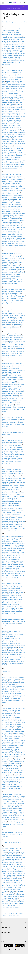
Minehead (15, 564)
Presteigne (11, 659)
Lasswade (14, 473)
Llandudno (16, 496)
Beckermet (5, 97)
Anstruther (22, 46)
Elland (7, 296)
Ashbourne (9, 53)
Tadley (10, 794)
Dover (4, 271)
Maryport (15, 550)
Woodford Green (14, 900)
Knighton (11, 461)
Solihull (17, 738)
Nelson (4, 585)
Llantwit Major (6, 510)
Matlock (21, 550)
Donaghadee (14, 267)
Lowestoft (15, 523)
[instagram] (12, 949)
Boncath (14, 127)
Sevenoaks (5, 724)
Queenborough (6, 671)
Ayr (9, 64)
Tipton (16, 812)
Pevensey (17, 645)
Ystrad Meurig (17, 915)
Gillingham (9, 339)
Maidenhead (13, 540)
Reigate (20, 681)
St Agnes (17, 752)
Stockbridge (11, 765)
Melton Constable (19, 554)
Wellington (19, 864)
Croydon (4, 245)
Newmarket (5, 595)
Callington (5, 178)
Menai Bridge (16, 555)
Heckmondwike (6, 382)
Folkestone (12, 320)
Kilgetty (15, 445)
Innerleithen (5, 421)
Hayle (13, 377)
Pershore (12, 642)
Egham (17, 295)
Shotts (4, 733)
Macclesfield (13, 536)
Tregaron (15, 819)
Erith (13, 300)
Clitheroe (5, 217)
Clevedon (20, 215)
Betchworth (18, 104)
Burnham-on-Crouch (8, 162)
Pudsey (4, 663)
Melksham (5, 554)
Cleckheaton (5, 215)
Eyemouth (5, 304)
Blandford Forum (7, 122)
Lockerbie (13, 517)
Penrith (15, 638)
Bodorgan (5, 125)
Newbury (4, 592)
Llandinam (11, 494)
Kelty (16, 440)
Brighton (11, 145)
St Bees (4, 756)
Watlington (5, 862)
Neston (9, 585)
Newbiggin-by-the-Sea (8, 590)
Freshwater (17, 326)
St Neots (16, 758)
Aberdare (21, 28)
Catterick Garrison (7, 192)
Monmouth (9, 568)
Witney (4, 898)
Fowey (4, 326)
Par (19, 631)
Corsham (4, 231)
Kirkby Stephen (19, 454)
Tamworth (17, 796)
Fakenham (17, 310)
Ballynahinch (13, 77)
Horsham (17, 404)
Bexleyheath (19, 107)
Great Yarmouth (13, 351)
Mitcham (4, 566)
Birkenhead (22, 113)
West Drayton (10, 871)
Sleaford (16, 736)
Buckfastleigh (21, 154)
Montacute (16, 568)
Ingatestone (21, 419)
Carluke (10, 183)
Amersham (15, 44)
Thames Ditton (11, 805)
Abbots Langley (6, 28)
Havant (15, 374)
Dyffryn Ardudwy (12, 283)
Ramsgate (21, 677)
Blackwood (12, 118)
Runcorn (4, 700)
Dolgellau (13, 265)
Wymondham (16, 907)
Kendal (20, 440)
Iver (23, 424)
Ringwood (21, 686)
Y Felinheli (5, 913)
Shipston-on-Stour (7, 731)
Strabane (4, 774)
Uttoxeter (21, 834)
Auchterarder (21, 59)
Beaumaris (16, 93)
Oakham (4, 619)
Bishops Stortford (7, 116)
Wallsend (4, 852)
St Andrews (10, 754)
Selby (15, 722)
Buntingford (5, 161)
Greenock (12, 353)
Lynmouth (22, 528)
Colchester (5, 222)
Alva (3, 44)
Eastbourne (5, 293)
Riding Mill (15, 686)
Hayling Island (19, 377)
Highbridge (5, 393)
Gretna (17, 353)
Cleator (15, 213)
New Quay (17, 587)
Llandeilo (4, 494)
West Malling (13, 873)
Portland (19, 654)
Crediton (18, 238)
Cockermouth (21, 220)
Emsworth (9, 298)
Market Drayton (6, 547)
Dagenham (5, 253)
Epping (4, 300)
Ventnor (4, 842)
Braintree (8, 136)
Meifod (22, 552)
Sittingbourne (6, 735)
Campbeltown (20, 179)
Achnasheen (19, 36)
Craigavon (19, 234)
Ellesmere (12, 296)
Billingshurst (17, 111)
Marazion (5, 545)
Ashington (10, 55)
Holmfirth (17, 397)
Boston (23, 131)
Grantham (13, 348)
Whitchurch (17, 882)
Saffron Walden (6, 708)
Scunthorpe (13, 719)
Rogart (16, 689)
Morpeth (4, 573)
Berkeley (4, 102)
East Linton (12, 291)
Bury (16, 166)
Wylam (10, 907)
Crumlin (10, 245)
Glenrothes (12, 341)
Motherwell (11, 573)
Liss (20, 487)
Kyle (10, 463)
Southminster (10, 747)
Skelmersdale (20, 735)
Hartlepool (22, 370)
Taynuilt (22, 798)
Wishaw (10, 896)
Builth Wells (11, 159)
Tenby (4, 803)
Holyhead (21, 398)
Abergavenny (19, 30)
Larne (9, 473)
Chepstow (20, 197)
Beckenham (17, 95)
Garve (4, 337)
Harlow (10, 368)
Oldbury (21, 619)
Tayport (4, 799)
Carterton (20, 186)
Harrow (11, 370)
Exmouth (17, 302)
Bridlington (5, 143)
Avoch (22, 60)
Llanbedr (4, 492)
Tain (20, 794)
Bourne (4, 132)
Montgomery (6, 570)
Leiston (4, 482)
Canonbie (10, 181)
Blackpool (5, 118)
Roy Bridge (16, 697)
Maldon (4, 541)
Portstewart (16, 656)
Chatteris (9, 195)
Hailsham (12, 363)
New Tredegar (11, 588)
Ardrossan (16, 50)
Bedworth (5, 99)
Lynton (4, 530)
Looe (17, 519)
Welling (4, 864)
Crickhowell (5, 241)
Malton (4, 543)
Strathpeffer (12, 777)
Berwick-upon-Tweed (8, 104)
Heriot (20, 388)
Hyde (22, 409)
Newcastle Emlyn (19, 592)
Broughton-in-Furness (8, 152)
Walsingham (16, 852)
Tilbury (19, 810)
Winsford (18, 894)
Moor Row (19, 570)
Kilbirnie (10, 445)
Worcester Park (6, 903)
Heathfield (20, 379)
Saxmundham (16, 717)
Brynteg (15, 154)
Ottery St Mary (6, 625)
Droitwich (10, 272)
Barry (12, 88)
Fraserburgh (10, 326)
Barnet (4, 84)
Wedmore (11, 862)
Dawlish (4, 260)
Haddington (5, 363)
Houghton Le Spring (8, 406)
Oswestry (15, 623)
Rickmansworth (6, 686)
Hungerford (21, 407)
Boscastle (18, 131)
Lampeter (8, 469)
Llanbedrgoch (12, 492)
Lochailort (18, 514)
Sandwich (13, 713)
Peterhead (12, 643)
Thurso (20, 808)
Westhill (15, 878)
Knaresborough (18, 460)
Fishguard (19, 317)
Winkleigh (5, 894)
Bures (11, 161)
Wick (17, 886)
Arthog (15, 52)
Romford (21, 689)
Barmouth (10, 83)
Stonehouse (5, 770)
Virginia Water (17, 842)
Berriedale (19, 102)
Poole (17, 650)
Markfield (13, 548)
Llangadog (18, 503)
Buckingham (18, 155)
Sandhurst (11, 712)
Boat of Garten (10, 123)
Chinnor (10, 202)
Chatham (19, 194)
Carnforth (5, 185)
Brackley (8, 134)
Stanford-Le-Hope (7, 761)
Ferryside (10, 317)
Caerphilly (12, 174)
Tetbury (15, 803)
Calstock (15, 178)
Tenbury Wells (20, 801)
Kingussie (18, 453)
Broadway (19, 146)
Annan (17, 46)
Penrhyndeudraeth (7, 638)
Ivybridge (5, 426)
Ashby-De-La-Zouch (19, 53)
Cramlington (5, 236)
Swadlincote (5, 786)
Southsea (5, 749)
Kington (13, 453)
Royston (22, 697)
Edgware (12, 295)
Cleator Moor (21, 213)
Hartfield (16, 370)
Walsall (10, 852)
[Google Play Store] (19, 945)
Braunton (4, 138)
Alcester (16, 37)
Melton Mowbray (7, 555)
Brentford (20, 138)
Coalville (12, 218)
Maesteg (12, 538)
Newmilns (12, 595)
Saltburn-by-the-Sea (8, 710)
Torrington (16, 815)
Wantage (19, 855)
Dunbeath (10, 278)
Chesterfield (16, 201)
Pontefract (11, 649)
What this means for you (13, 8)
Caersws (18, 174)
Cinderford (11, 209)
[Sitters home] (13, 3)
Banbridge (11, 79)
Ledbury (4, 478)
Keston (15, 442)
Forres (15, 322)
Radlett (4, 677)
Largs (20, 471)
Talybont (10, 796)
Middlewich (5, 561)
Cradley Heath (11, 234)
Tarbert (22, 796)
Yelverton (5, 915)
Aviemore (17, 60)
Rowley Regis (8, 697)
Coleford (18, 222)
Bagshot (19, 70)
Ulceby (10, 832)
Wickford (22, 886)
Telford (4, 801)
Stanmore (21, 761)
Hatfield (10, 374)
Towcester (12, 817)
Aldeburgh (22, 37)
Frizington (10, 327)
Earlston (4, 289)
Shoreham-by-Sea (18, 731)
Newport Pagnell (7, 597)
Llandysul (10, 498)
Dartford (18, 257)
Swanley (4, 788)
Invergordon (5, 422)
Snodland (12, 738)
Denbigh (4, 262)
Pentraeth (5, 640)
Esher (21, 300)
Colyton (7, 225)
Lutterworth (9, 524)
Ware (3, 857)
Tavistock (16, 798)
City (7, 22)
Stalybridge (10, 760)
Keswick (20, 442)
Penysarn (15, 640)
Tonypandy (19, 814)
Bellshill (19, 99)
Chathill (4, 195)
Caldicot (10, 176)
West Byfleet (18, 870)
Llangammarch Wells (8, 505)
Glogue (18, 341)
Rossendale (18, 693)
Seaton (22, 720)
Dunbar (4, 278)
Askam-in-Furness (15, 57)
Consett (4, 227)
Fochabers (5, 320)
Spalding (14, 751)
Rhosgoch (21, 682)
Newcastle (11, 592)
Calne (10, 178)
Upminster (12, 834)
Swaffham (13, 786)
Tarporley (5, 798)
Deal (8, 260)
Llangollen (5, 507)
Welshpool (17, 866)
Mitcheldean (11, 566)
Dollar (18, 265)
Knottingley (18, 461)
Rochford (11, 689)
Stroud (14, 779)
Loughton (5, 523)
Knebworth (5, 461)
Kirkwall (4, 460)
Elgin (3, 296)
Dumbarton (12, 276)
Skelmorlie (5, 736)
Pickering (5, 647)
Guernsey (5, 355)
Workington (15, 903)
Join (20, 2)
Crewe (23, 238)
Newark (18, 588)
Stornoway (13, 770)
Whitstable (5, 886)
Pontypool (5, 650)
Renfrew (4, 682)
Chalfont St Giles (7, 194)
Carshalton (14, 186)
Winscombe (12, 894)
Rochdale (17, 688)
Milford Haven (19, 561)
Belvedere (5, 100)
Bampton (4, 79)
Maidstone (20, 540)
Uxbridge (5, 836)
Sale (19, 708)
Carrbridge (18, 185)
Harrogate (5, 370)
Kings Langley (12, 449)
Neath (19, 583)
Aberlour (10, 32)
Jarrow (4, 432)
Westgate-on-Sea (7, 878)
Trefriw (10, 819)
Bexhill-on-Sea (6, 107)
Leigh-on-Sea (6, 480)
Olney (9, 621)
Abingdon (13, 34)
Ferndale (16, 315)
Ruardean (5, 698)
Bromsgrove (19, 148)
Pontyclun (17, 649)
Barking (4, 83)
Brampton (14, 136)
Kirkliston (13, 458)
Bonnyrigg (13, 129)
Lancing (18, 469)
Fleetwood (17, 319)
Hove (22, 406)
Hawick (4, 377)
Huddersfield (6, 407)
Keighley (4, 440)
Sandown (17, 712)
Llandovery (18, 494)
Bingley (9, 113)
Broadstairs (5, 146)
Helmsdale (5, 384)
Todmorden (5, 814)
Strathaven (9, 775)
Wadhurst (12, 848)
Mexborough (6, 559)
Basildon (9, 90)
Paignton (10, 631)
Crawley (12, 238)
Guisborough (18, 355)
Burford (16, 161)
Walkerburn (19, 848)
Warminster (22, 857)
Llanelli (16, 498)
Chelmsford (5, 197)
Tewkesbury (21, 803)
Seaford (20, 719)
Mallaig (9, 541)
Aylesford (5, 64)
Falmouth (5, 312)
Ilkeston (20, 417)
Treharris (20, 819)
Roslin (4, 693)
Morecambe (10, 571)
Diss (9, 265)
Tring (19, 821)
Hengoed (10, 386)
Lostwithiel (13, 521)
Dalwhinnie (5, 257)
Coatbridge (18, 218)
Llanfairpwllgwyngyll (8, 501)
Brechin (10, 138)
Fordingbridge (20, 320)
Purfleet (16, 663)
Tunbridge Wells (14, 823)
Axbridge (5, 62)
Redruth (14, 681)
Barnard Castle (17, 83)
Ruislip (19, 698)
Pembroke (5, 634)
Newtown (18, 602)
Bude (14, 157)
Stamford (17, 760)
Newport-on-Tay (17, 597)
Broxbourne (18, 152)
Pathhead (5, 633)
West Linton (5, 873)
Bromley (13, 148)
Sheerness (5, 726)
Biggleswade (20, 109)
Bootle (18, 129)
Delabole (18, 260)
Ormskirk (22, 621)
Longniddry (12, 519)
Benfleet (17, 100)
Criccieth (18, 240)
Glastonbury (20, 339)
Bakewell (4, 72)
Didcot (10, 264)
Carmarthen (16, 183)
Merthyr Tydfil (17, 557)
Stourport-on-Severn (8, 772)
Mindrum (9, 564)
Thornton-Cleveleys (12, 808)
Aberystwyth (6, 34)
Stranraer (10, 774)
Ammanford (5, 46)
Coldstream (12, 222)
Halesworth (5, 365)
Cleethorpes (13, 215)
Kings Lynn (20, 449)
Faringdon (16, 312)
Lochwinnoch (6, 517)
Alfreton (9, 41)
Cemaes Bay (16, 192)
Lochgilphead (21, 516)
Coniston (19, 225)
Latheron (20, 473)
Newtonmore (11, 602)
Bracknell (14, 134)
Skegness (13, 735)
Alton (14, 43)
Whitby (11, 882)
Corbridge (22, 227)
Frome (21, 327)
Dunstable (19, 281)
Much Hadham (6, 575)
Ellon (3, 298)
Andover (12, 46)
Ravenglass (5, 679)
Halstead (21, 365)
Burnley (4, 164)
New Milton (10, 587)
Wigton (19, 887)
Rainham (15, 677)
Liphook (11, 487)
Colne (17, 224)
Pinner (10, 647)
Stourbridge (19, 770)
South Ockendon (15, 742)
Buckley (4, 157)
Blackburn (22, 116)
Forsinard (20, 322)
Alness (17, 41)
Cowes (4, 234)
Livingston (12, 491)
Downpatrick (20, 271)
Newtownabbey (6, 604)
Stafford (22, 758)
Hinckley (19, 393)
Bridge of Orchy (13, 139)
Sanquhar (5, 715)
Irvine (3, 424)
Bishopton (16, 116)
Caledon (16, 176)
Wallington (18, 850)
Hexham (21, 390)
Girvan (15, 339)
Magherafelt (5, 540)
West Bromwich (9, 870)
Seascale (16, 720)
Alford (4, 41)
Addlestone (5, 37)
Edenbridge (5, 295)
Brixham (16, 145)
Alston (10, 43)
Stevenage (11, 763)
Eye (22, 302)
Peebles (18, 633)
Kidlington (19, 444)
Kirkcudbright (6, 458)
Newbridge (19, 590)
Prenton (17, 657)
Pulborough (10, 663)
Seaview (4, 722)
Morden (4, 571)
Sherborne (14, 728)
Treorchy (4, 821)
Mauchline (5, 552)
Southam (14, 745)
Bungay (17, 159)
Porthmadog (12, 654)
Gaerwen (4, 334)
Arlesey (4, 52)
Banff (3, 81)
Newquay (5, 599)
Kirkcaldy (15, 456)
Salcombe (14, 708)
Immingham (14, 419)
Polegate (4, 649)
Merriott (10, 557)
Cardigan (5, 183)
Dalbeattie (12, 253)
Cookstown (15, 227)
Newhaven (19, 594)
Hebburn (4, 381)
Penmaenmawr (18, 636)
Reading (17, 679)
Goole (10, 344)
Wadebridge (5, 848)
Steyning (4, 765)
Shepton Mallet (6, 728)
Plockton (20, 647)
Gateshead (9, 337)
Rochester (5, 689)
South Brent (12, 740)
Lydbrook (21, 524)
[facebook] (9, 949)
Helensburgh (15, 382)
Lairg (3, 469)
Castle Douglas (14, 188)
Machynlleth (5, 538)
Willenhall (5, 889)
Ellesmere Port (20, 296)
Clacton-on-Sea (15, 211)
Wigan (9, 887)
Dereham (14, 262)
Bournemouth (18, 132)
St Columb (10, 756)
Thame (4, 805)
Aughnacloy (10, 60)
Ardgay (10, 50)
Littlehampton (15, 489)
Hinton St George (13, 395)
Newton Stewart (12, 601)
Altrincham (19, 43)
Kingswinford (6, 453)
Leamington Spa (7, 477)
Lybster (16, 524)
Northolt (13, 611)
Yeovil (10, 915)
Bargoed (19, 81)
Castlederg (22, 188)
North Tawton (19, 608)
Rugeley (15, 698)
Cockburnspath (12, 220)
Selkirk (19, 722)
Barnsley (23, 84)
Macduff (20, 536)
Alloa (13, 41)
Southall (9, 745)
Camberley (21, 178)
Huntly (18, 409)
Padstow (4, 631)
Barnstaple (5, 86)
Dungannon (13, 280)
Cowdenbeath (19, 233)
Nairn (3, 583)
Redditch (4, 681)
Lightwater (9, 485)
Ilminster (8, 419)
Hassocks (17, 372)
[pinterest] (16, 949)
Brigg (23, 143)
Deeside (13, 260)
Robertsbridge (10, 688)
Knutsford (5, 463)
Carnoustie (12, 185)
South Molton (6, 742)
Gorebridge (21, 344)
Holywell (4, 400)
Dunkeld (19, 280)
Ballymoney (5, 77)
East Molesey (19, 291)
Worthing (5, 905)
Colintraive (11, 224)
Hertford (11, 390)
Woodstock (8, 901)
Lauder (4, 475)
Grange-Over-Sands (18, 346)
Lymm (10, 528)
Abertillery (16, 32)
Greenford (21, 351)
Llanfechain (18, 501)
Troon (22, 821)
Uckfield (4, 832)
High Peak (11, 391)
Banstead (8, 81)
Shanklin (19, 724)
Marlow (4, 550)
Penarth (21, 634)
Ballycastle (5, 76)
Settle (23, 722)
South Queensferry (14, 744)
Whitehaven (5, 884)
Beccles (11, 95)
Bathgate (4, 91)
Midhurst (11, 561)
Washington (18, 859)
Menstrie (4, 557)
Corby (4, 229)
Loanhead (12, 514)
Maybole (11, 552)
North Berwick (13, 606)
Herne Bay (5, 390)
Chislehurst (5, 206)
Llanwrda (13, 510)
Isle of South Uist (11, 424)
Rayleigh (11, 679)
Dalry (9, 255)
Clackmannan (6, 211)
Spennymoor (5, 752)
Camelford (12, 179)
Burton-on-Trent (10, 166)
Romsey (13, 691)
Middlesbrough (14, 559)
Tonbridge (12, 814)
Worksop (21, 903)
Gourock (10, 346)
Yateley (20, 913)
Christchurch (6, 208)
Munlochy (8, 577)
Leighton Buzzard (16, 480)
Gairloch (19, 334)
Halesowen (19, 363)
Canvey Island (18, 181)
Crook (4, 243)
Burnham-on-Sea (19, 162)
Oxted (13, 625)
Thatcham (18, 805)
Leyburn (16, 484)
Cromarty (16, 241)
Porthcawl (5, 654)
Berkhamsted (11, 102)
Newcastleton (6, 594)
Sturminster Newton (8, 781)
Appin (8, 48)
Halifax (12, 365)
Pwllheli (4, 665)
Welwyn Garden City (8, 868)
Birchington (15, 113)
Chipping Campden (7, 204)
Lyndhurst (16, 528)
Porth (23, 652)
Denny (9, 262)
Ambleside (8, 44)
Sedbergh (10, 722)
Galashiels (5, 335)
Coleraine (5, 224)
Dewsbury (5, 264)
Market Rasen (6, 548)
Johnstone (20, 432)
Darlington (12, 257)
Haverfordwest (6, 375)
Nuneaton (12, 613)
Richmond (14, 684)
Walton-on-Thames (11, 855)
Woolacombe (16, 901)
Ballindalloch (18, 74)
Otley (20, 623)
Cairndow (5, 176)
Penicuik (10, 636)
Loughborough (21, 521)
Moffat (22, 566)
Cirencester (18, 209)
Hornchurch (5, 404)
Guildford (11, 355)
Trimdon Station (12, 821)
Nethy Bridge (15, 585)
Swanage (19, 786)
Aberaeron (15, 28)
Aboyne (18, 34)
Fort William (14, 324)
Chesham (10, 199)
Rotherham (5, 695)
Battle (14, 91)
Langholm (5, 471)
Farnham (12, 313)
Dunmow (4, 281)
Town (3, 22)
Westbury (14, 875)
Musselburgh (14, 577)
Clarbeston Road (7, 213)
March (10, 545)
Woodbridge (5, 900)
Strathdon (5, 777)
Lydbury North (6, 526)
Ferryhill (4, 317)
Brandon (20, 136)
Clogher (10, 217)
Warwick (11, 859)
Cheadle (15, 195)
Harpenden (16, 368)
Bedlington (22, 97)
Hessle (16, 390)
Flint (22, 319)
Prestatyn (5, 659)
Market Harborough (17, 547)
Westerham (20, 877)
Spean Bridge (21, 751)
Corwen (10, 231)
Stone (12, 768)
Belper (23, 99)
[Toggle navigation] (4, 3)
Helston (11, 384)
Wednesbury (18, 862)
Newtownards (16, 604)
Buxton (21, 168)
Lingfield (21, 485)
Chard (14, 194)
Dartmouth (5, 258)
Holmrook (5, 398)
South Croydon (20, 740)
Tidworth (5, 810)
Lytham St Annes (11, 530)
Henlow (16, 388)
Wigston (13, 887)
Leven (7, 484)
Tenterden (9, 803)
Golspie (17, 343)
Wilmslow (11, 889)
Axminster (11, 62)
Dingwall (4, 265)
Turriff (21, 823)
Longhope (5, 519)
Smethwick (5, 738)
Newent (13, 594)
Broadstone (12, 146)
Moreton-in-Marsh (20, 571)
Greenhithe (5, 353)
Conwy (9, 227)
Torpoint (4, 815)
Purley (21, 663)
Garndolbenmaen (18, 335)
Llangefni (17, 505)
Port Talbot (17, 652)
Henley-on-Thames (7, 388)
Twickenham (5, 824)
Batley (10, 91)
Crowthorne (18, 243)
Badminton (10, 70)
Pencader (5, 636)
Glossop (23, 341)
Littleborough (6, 489)
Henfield (4, 386)
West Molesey (21, 873)
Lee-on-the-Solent (13, 478)
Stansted (4, 763)
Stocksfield (5, 767)
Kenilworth (5, 442)
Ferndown (22, 315)
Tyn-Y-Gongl (19, 824)
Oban (9, 619)
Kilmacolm (5, 447)
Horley (11, 402)
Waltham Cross (11, 854)
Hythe (4, 411)
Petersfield (5, 645)
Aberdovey (5, 30)
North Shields (11, 608)
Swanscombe (11, 788)
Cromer (22, 241)
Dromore (16, 272)
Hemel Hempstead (19, 384)
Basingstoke (16, 90)
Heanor (14, 379)
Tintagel (11, 812)
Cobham (4, 220)
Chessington (17, 199)
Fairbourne (5, 310)
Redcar (22, 679)
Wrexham (5, 907)
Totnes (7, 817)
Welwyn (23, 866)
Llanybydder (9, 512)
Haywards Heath (7, 379)
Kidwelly (4, 445)
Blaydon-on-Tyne (17, 122)
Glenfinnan (5, 341)
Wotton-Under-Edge (14, 905)
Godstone (12, 343)
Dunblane (16, 278)
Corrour (20, 229)
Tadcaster (5, 794)
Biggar (15, 109)
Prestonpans (18, 659)
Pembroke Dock (13, 634)
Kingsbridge (5, 451)
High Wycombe (19, 391)
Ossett (10, 623)
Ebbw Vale (18, 293)
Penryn (20, 638)
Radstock (9, 677)
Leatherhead (15, 477)
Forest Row (5, 322)
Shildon (14, 729)
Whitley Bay (18, 884)
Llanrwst (12, 508)
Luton (4, 524)
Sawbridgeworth (7, 717)
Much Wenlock (15, 575)
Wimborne (17, 889)
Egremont (22, 295)
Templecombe (11, 801)
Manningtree (15, 543)
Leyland (21, 484)
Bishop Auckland (7, 115)
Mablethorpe (6, 536)
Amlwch (21, 44)
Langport (11, 471)
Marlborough (20, 548)
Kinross (12, 454)
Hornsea (12, 404)
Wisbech (4, 896)
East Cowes (18, 289)
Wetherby (12, 880)
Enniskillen (20, 298)
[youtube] (19, 949)
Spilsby (12, 752)
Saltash (23, 708)
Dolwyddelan (6, 267)
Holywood (11, 400)
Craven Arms (6, 238)
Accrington (5, 36)
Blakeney (18, 120)
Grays (14, 350)
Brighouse (5, 145)
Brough (20, 150)
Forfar (11, 322)
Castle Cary (5, 188)
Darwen (16, 258)
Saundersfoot (12, 715)
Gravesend (9, 350)
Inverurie (20, 422)
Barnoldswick (16, 84)
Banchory (22, 79)
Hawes (19, 375)
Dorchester (5, 269)
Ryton (4, 702)
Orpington (5, 623)
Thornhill (14, 807)
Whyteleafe (12, 886)
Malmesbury (15, 541)
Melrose (11, 554)
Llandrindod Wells (7, 496)
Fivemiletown (6, 319)
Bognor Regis (12, 125)
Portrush (9, 656)
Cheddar (20, 195)
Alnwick (22, 41)
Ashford (4, 55)
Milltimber (9, 563)
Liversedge (5, 491)
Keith (9, 440)
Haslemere (11, 372)
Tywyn (4, 826)
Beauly (11, 93)
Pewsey (23, 645)
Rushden (10, 700)
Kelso (12, 440)
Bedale (11, 97)
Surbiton (11, 783)
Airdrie (11, 37)
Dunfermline (5, 280)
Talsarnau (5, 796)
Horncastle (17, 402)
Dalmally (4, 255)
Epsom (9, 300)
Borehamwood (6, 131)
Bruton (10, 154)
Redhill (10, 681)
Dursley (4, 283)
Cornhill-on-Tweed (11, 229)
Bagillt (15, 70)
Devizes (20, 262)
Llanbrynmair (20, 492)
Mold (3, 568)
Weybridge (19, 880)
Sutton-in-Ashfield (13, 784)
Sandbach (5, 712)
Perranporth (5, 642)
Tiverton (20, 812)
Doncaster (21, 267)
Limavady (15, 485)
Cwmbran (19, 247)
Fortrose (20, 324)
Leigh (23, 478)
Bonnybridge (6, 129)
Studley (19, 779)
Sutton (17, 783)
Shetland (4, 729)
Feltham (11, 315)
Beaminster (5, 93)
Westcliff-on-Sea (11, 877)
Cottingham (16, 231)
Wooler (22, 901)
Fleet (12, 319)
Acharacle (12, 36)
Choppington (13, 206)
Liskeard (16, 487)
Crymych (15, 245)
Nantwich (8, 583)
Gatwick (15, 337)
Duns (14, 281)
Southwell (11, 749)
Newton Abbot (12, 599)
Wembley (17, 868)
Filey (14, 317)
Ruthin (15, 700)
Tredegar (4, 819)
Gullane (4, 357)
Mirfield (21, 564)
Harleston (5, 368)
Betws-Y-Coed (6, 106)
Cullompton (22, 245)
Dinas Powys (16, 264)
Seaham (4, 720)
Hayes (9, 377)
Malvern (9, 543)
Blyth (3, 123)
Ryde (18, 700)
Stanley (15, 761)
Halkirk (16, 365)
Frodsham (16, 327)
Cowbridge (11, 233)
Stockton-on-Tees (14, 767)
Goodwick (5, 344)
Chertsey (4, 199)
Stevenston (18, 763)
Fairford (11, 310)
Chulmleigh (13, 208)
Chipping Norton (18, 204)
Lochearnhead (6, 516)
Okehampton (15, 619)
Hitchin (21, 395)
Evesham (12, 302)
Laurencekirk (17, 475)
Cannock (4, 181)
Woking (9, 898)
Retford (10, 682)
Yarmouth (15, 913)
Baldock (13, 72)
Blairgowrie (12, 120)
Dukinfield (16, 274)
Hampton (17, 367)
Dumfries (18, 276)
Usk (17, 834)
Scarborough (6, 719)
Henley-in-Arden (18, 386)
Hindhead (5, 395)
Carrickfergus (6, 186)
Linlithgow (5, 487)
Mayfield (16, 552)
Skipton (11, 736)
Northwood (5, 613)
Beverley (13, 106)
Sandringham (6, 713)
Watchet (4, 861)
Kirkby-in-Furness (7, 456)
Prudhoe (22, 661)
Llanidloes (11, 507)
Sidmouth (21, 733)
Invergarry (22, 421)
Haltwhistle (5, 367)
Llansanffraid (18, 508)
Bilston (4, 113)
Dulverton (5, 276)
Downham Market (11, 271)
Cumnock (5, 247)
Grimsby (22, 353)
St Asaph (16, 754)
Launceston (10, 475)
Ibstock (4, 417)
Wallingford (11, 850)
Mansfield (22, 543)
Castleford (5, 190)
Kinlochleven (6, 454)
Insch (11, 421)
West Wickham (6, 875)
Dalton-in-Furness (16, 255)
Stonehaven (17, 768)
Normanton (5, 606)
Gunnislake (10, 357)
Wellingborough (11, 864)
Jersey (15, 432)
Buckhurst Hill (6, 155)
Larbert (16, 471)
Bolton (9, 127)
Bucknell (9, 157)
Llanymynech (17, 512)
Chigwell (4, 202)
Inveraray (15, 421)
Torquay (10, 815)
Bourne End (10, 132)
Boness (19, 127)
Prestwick (5, 661)
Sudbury (16, 781)
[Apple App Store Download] (8, 945)
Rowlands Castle (14, 695)
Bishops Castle (16, 115)
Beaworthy (5, 95)
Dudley (10, 274)
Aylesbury (17, 62)
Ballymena (18, 76)
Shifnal (10, 729)
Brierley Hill (18, 143)
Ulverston (20, 832)
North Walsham (6, 610)
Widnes (4, 887)
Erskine (17, 300)
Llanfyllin (4, 503)
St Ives (22, 756)
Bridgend (8, 141)
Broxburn (5, 154)
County (16, 22)
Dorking (11, 269)
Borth (12, 131)
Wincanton (5, 891)
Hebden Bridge (12, 381)
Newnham (18, 595)
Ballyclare (12, 76)
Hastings (4, 374)
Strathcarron (16, 775)
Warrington (5, 859)
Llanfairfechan (16, 500)
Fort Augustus (6, 324)
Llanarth (18, 491)
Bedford (16, 97)
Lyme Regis (19, 526)
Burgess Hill (22, 161)
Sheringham (21, 728)
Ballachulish (5, 74)
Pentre (10, 640)
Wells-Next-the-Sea (7, 866)
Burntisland (10, 164)
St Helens (16, 756)
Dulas (20, 274)
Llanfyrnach (11, 503)
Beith (10, 99)
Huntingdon (13, 409)
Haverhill (14, 375)
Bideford (10, 109)
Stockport (18, 765)
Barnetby (9, 84)
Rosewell (19, 691)
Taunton (10, 798)
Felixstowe (5, 315)
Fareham (10, 312)
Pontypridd (12, 650)
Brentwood (5, 139)
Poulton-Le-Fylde (10, 657)
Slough (21, 736)
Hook (21, 400)
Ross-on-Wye (10, 693)
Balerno (18, 72)
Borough (11, 22)
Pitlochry (14, 647)
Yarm (10, 913)
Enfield (14, 298)
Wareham (8, 857)
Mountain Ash (18, 573)
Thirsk (9, 807)
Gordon (15, 344)
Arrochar (9, 52)
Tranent (18, 817)
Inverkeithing (13, 422)
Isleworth (19, 424)
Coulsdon (5, 233)
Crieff (11, 241)
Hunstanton (5, 409)
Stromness (9, 779)
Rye (22, 700)
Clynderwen (5, 218)
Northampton (6, 611)
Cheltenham (13, 197)
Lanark (14, 469)
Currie (14, 247)
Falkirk (22, 310)
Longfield (19, 517)
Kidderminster (12, 444)
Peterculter (5, 643)
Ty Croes (12, 824)
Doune (22, 269)
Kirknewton (20, 458)
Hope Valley (5, 402)
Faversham (19, 313)
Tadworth (15, 794)
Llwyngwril (5, 514)
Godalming (5, 343)
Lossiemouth (6, 521)
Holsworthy (12, 398)
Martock (9, 550)
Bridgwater (21, 141)
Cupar (10, 247)
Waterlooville (11, 861)
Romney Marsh (6, 691)
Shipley (19, 729)
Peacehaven (11, 633)
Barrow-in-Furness (14, 86)
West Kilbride (19, 871)
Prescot (22, 657)
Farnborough (6, 313)
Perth (17, 642)
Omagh (13, 621)
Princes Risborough (14, 661)
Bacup (4, 70)
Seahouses (11, 720)
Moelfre (17, 566)
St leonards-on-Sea (7, 758)
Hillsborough (13, 393)
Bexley (13, 107)
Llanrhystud (5, 508)
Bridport (11, 143)
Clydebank (16, 217)
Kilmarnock (12, 447)
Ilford (8, 417)
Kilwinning (19, 447)
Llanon (17, 507)
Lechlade (22, 477)
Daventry (21, 258)
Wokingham (15, 898)
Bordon (23, 129)
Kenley (11, 442)
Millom (4, 563)
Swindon (18, 788)
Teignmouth (18, 799)
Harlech (23, 367)
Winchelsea (12, 891)
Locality (21, 22)
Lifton (4, 485)
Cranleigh (19, 236)
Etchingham (5, 302)
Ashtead (16, 55)
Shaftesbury (12, 724)
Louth (10, 523)
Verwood (9, 842)
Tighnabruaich (12, 810)
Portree (4, 656)
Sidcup (16, 733)
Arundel (19, 52)
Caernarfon (5, 174)
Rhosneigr (5, 684)
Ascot (4, 53)
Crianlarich (12, 240)
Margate (14, 545)
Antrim (4, 48)
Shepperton (17, 726)
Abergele (4, 32)
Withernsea (21, 896)
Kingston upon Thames (16, 451)
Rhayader (15, 682)
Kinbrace (4, 449)
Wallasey (4, 850)
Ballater (12, 74)
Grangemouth (6, 348)
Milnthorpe (16, 563)
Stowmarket (18, 772)
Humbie (15, 407)
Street (18, 777)
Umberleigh (5, 834)
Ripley (4, 688)
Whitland (12, 884)
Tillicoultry (5, 812)
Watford (18, 861)
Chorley (19, 206)
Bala (9, 72)
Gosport (4, 346)
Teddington (11, 799)
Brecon (15, 138)
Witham (15, 896)
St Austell (22, 754)
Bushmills (15, 168)
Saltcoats (17, 710)
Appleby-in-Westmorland (18, 48)
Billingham (11, 111)
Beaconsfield (19, 91)
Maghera (17, 538)
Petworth (11, 645)
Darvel (11, 258)
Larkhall (4, 473)
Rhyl (10, 684)
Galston (11, 335)
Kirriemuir (10, 460)
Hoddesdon (11, 397)
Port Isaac (11, 652)
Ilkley (3, 419)
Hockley (4, 397)
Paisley (15, 631)
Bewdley (19, 106)
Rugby (10, 698)
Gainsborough (12, 334)
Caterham (19, 190)
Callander (22, 176)
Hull (11, 407)
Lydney (13, 526)
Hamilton (11, 367)
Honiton (16, 400)
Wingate (17, 893)
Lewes (11, 484)
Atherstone (5, 59)
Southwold (17, 749)
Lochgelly (13, 516)
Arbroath (4, 50)
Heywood (5, 391)
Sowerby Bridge (6, 751)
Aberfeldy (12, 30)
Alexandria (20, 39)
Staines (4, 760)
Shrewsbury (10, 733)
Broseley (14, 150)
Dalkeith (18, 253)
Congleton (13, 225)
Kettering (4, 444)
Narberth (14, 583)
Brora (10, 150)
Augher (4, 60)
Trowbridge (5, 823)
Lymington (5, 528)
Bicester (4, 109)
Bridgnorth (14, 141)
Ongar (17, 621)
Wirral (23, 894)
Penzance (21, 640)
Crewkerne (5, 240)
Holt (17, 398)
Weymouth (5, 882)
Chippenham (16, 202)
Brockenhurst (6, 148)
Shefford (11, 726)
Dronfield (22, 272)
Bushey (10, 168)
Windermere (19, 891)
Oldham (4, 621)
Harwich (4, 372)
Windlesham (5, 893)
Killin (19, 445)
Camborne (5, 179)
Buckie (13, 155)
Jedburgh (9, 432)
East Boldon (11, 289)
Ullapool (14, 832)
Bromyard (5, 150)
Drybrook (5, 274)
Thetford (4, 807)
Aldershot (13, 39)
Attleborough (13, 59)
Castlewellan (12, 190)
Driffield (4, 272)
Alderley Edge (6, 39)
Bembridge (12, 100)
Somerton (5, 740)
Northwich (19, 611)
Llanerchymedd (6, 500)
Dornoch (16, 269)
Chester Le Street (7, 201)
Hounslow (17, 406)
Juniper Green (6, 434)
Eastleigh (12, 293)
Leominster (10, 482)
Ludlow (21, 523)
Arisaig (21, 50)
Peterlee (18, 643)
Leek (20, 478)
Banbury (17, 79)
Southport (18, 747)
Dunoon (10, 281)
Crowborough (10, 243)
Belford (14, 99)
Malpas (21, 541)
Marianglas (21, 545)
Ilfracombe (14, 417)
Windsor (12, 893)
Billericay (4, 111)
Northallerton (15, 610)
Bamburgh (20, 77)
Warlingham (15, 857)
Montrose (13, 570)
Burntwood (17, 164)
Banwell (14, 81)
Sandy (18, 713)
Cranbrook (13, 236)
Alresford (5, 43)
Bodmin (17, 123)
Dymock (20, 283)
